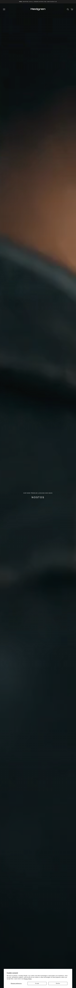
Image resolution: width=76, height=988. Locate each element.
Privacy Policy (28, 979)
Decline (58, 983)
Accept (37, 983)
